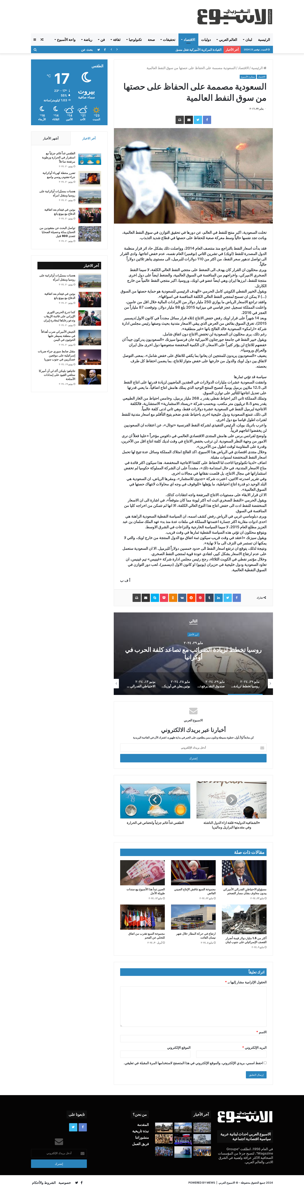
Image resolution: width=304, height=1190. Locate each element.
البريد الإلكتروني (254, 1047)
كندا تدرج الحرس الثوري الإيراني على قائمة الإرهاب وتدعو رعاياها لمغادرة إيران (59, 316)
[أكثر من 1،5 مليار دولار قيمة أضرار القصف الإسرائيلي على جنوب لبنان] (244, 919)
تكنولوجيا (135, 40)
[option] (193, 653)
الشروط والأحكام (44, 1183)
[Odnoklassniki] (173, 598)
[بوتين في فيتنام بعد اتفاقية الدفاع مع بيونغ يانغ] (89, 215)
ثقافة (117, 40)
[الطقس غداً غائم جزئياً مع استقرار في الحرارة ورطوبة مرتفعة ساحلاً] (89, 159)
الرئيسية (264, 40)
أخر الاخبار (89, 138)
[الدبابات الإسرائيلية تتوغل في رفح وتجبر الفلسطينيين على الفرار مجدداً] (164, 1127)
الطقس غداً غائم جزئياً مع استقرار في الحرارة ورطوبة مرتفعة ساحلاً (58, 157)
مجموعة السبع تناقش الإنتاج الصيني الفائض (195, 891)
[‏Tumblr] (209, 598)
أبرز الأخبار (193, 638)
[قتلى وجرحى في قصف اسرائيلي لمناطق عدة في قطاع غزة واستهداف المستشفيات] (202, 1139)
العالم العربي (228, 40)
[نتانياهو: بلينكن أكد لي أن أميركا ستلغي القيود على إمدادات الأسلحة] (89, 376)
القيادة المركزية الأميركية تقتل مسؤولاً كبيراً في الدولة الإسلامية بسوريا (176, 50)
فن (103, 40)
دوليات (206, 40)
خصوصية (65, 1183)
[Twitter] (198, 120)
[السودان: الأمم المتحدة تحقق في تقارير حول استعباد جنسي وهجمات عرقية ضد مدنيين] (164, 1139)
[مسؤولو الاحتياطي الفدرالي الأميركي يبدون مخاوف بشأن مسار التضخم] (244, 872)
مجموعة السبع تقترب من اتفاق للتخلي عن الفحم (146, 936)
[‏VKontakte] (182, 598)
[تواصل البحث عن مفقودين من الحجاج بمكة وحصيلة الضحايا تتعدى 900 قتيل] (89, 234)
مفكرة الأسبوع (248, 76)
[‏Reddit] (191, 598)
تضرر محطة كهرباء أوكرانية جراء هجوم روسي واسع (59, 175)
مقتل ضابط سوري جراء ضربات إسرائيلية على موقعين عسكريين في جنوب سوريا (56, 355)
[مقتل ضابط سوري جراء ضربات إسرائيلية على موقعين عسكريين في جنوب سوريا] (89, 357)
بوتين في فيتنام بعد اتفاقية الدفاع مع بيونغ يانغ (59, 212)
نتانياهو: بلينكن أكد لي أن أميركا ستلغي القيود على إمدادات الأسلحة (57, 375)
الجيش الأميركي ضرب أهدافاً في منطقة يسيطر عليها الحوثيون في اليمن (58, 336)
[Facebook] (207, 120)
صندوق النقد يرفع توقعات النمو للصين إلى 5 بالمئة (193, 653)
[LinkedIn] (218, 598)
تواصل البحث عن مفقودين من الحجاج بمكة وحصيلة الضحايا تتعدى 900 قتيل (57, 232)
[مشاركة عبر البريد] (189, 120)
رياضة (88, 40)
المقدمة (143, 1125)
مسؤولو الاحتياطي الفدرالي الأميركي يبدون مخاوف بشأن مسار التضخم (245, 891)
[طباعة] (180, 120)
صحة (151, 40)
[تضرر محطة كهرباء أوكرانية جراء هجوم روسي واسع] (89, 178)
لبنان (248, 40)
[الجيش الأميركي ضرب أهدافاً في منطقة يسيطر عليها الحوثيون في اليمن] (89, 337)
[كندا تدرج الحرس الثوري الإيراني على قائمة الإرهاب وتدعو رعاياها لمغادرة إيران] (89, 318)
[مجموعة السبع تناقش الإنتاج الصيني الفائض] (193, 872)
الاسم (261, 1032)
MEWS (211, 1182)
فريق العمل (140, 1144)
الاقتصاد (189, 40)
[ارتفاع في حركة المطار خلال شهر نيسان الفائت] (193, 917)
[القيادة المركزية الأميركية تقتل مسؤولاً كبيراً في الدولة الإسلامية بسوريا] (183, 1127)
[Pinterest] (200, 598)
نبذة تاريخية (140, 1131)
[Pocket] (164, 598)
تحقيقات (169, 40)
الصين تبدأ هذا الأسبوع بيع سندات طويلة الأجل (146, 891)
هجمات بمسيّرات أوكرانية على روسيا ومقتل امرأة (57, 193)
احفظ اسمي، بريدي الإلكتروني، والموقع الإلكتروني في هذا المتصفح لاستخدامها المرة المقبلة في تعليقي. (193, 1063)
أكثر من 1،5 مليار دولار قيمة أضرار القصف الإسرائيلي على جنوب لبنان (246, 940)
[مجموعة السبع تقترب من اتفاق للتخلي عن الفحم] (142, 917)
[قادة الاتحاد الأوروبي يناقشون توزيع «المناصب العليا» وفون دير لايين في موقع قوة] (202, 1151)
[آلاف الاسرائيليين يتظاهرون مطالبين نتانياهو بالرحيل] (164, 1151)
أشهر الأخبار (51, 138)
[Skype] (155, 598)
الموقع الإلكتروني (178, 1047)
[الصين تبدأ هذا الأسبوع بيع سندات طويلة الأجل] (142, 872)
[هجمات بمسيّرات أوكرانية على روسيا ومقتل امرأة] (89, 197)
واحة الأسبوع (66, 40)
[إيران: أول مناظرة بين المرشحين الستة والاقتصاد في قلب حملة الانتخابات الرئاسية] (183, 1139)
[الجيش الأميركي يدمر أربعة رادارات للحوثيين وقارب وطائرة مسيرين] (183, 1152)
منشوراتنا (142, 1137)
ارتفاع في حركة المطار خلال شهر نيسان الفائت (196, 936)
